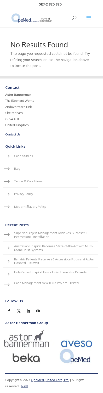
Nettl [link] (24, 386)
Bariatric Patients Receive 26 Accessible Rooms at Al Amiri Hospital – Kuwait (55, 261)
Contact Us (13, 134)
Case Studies (23, 156)
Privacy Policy (23, 194)
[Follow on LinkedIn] (28, 311)
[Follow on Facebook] (9, 311)
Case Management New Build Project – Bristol (46, 283)
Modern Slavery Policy (30, 206)
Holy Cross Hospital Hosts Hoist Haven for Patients (50, 272)
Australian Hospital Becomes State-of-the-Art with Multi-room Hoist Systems (53, 248)
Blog (17, 168)
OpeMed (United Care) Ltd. (50, 380)
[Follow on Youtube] (38, 311)
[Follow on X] (19, 311)
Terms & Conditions (28, 181)
